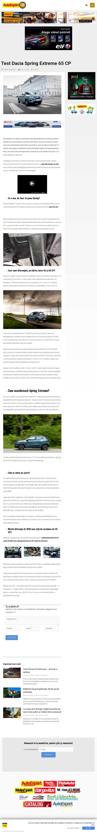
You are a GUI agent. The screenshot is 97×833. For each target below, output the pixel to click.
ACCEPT (88, 828)
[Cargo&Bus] (45, 790)
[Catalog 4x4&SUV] (37, 804)
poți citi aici (53, 207)
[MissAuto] (38, 797)
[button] (87, 5)
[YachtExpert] (24, 797)
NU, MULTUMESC (73, 828)
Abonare (48, 755)
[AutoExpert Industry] (63, 804)
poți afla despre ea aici (50, 164)
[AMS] (50, 784)
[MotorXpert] (24, 790)
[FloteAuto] (66, 784)
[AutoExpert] (31, 784)
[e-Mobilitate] (62, 797)
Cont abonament (31, 749)
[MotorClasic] (69, 790)
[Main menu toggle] (92, 5)
